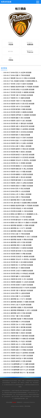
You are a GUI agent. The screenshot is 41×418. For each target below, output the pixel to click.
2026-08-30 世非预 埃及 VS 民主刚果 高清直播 (18, 262)
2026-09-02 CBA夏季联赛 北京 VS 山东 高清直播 (18, 370)
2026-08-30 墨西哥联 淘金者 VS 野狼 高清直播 (18, 239)
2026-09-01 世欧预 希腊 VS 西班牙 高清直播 (17, 333)
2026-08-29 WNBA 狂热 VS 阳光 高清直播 (16, 188)
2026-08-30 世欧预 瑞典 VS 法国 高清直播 (16, 276)
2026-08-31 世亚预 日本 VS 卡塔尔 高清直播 (17, 324)
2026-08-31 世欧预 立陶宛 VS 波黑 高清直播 (17, 330)
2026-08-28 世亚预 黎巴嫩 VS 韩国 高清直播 (17, 109)
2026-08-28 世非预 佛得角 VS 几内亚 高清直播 (18, 166)
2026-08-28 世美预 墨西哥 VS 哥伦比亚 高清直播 (18, 149)
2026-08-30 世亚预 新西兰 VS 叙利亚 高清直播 (18, 248)
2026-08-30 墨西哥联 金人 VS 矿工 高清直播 (17, 228)
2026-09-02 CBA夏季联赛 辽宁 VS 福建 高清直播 (18, 364)
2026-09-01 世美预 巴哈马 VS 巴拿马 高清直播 (18, 355)
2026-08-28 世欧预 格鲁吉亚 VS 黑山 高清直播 (18, 169)
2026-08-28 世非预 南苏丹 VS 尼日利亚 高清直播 (18, 157)
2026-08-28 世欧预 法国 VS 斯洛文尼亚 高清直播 (18, 126)
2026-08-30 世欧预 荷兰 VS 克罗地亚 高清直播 (18, 265)
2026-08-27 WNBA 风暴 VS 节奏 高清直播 (16, 75)
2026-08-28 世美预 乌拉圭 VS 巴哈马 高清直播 (18, 137)
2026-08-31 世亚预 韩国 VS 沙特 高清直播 (16, 321)
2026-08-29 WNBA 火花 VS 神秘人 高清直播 (17, 194)
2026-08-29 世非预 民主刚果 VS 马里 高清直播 (18, 211)
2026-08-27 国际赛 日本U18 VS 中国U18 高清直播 (19, 78)
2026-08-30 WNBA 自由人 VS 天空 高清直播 (17, 217)
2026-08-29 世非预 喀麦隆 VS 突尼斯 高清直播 (18, 174)
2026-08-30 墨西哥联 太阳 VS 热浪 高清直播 (17, 242)
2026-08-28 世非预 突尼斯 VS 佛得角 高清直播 (18, 112)
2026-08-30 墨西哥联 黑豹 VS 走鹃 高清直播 (17, 245)
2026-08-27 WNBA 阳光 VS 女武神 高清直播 (17, 72)
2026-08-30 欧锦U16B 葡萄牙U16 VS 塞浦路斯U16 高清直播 (21, 214)
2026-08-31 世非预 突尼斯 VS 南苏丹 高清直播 (18, 285)
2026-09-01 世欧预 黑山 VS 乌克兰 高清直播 (17, 341)
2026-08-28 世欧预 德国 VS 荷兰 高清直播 (16, 118)
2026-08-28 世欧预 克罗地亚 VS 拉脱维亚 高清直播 (19, 115)
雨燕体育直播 (6, 2)
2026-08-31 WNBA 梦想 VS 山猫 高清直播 (16, 293)
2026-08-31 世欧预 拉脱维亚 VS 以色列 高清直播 (18, 282)
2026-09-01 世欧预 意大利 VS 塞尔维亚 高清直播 (18, 336)
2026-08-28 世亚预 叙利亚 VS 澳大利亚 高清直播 (18, 154)
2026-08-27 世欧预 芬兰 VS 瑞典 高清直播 (16, 98)
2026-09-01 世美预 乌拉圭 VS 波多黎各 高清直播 (18, 353)
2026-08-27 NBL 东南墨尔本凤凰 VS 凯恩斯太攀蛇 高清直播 (21, 81)
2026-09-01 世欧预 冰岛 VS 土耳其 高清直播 (17, 344)
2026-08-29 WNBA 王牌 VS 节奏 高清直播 (16, 197)
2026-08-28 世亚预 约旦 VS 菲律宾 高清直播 (17, 163)
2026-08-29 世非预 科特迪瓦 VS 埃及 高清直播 (18, 208)
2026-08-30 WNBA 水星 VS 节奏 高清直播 (16, 234)
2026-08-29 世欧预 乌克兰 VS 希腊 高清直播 (17, 171)
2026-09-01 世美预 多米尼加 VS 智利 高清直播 (18, 358)
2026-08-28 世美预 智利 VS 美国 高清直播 (16, 135)
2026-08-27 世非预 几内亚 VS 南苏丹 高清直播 (18, 84)
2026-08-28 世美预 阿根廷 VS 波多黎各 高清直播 (18, 129)
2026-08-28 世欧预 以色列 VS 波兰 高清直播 (17, 120)
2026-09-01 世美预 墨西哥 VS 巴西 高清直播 (17, 361)
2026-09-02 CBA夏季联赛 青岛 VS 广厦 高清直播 (18, 372)
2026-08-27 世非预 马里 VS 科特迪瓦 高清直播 (18, 95)
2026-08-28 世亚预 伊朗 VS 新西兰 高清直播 (17, 152)
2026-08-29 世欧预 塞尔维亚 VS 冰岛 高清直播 (18, 180)
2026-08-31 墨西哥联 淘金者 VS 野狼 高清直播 (18, 319)
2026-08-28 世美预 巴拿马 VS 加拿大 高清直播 (18, 143)
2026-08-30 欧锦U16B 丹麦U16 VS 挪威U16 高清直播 (20, 222)
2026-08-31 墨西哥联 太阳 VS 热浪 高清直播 (17, 313)
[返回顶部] (37, 374)
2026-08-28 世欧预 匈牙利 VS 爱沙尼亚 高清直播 (18, 103)
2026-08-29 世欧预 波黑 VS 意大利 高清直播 (17, 177)
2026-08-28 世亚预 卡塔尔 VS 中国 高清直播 (17, 101)
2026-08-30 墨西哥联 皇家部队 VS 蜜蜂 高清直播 (18, 225)
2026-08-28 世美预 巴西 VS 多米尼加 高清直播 (18, 132)
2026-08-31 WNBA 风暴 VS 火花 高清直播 (16, 296)
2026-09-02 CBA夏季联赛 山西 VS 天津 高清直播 (18, 367)
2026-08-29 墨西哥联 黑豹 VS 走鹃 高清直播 (17, 200)
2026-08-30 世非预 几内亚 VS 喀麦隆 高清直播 (18, 270)
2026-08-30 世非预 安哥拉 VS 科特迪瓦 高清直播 (18, 273)
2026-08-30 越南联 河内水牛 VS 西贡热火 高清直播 (19, 259)
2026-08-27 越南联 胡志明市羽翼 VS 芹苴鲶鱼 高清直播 (21, 86)
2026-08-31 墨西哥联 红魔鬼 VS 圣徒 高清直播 (18, 307)
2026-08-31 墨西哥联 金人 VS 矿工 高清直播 (17, 299)
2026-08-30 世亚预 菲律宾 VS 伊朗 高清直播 (17, 253)
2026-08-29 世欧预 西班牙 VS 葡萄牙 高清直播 (18, 186)
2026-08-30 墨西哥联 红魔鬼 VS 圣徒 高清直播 (18, 231)
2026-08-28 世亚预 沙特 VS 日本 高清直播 (16, 106)
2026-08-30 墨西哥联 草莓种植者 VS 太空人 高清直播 (20, 236)
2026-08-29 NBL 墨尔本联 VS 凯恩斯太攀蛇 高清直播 (20, 203)
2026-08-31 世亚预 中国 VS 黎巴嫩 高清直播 (17, 327)
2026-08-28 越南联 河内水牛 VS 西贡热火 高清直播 (19, 160)
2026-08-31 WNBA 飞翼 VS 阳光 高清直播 (16, 316)
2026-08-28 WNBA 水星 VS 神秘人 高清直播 (17, 146)
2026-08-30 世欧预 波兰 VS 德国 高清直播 (16, 268)
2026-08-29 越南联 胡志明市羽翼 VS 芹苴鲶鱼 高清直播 (21, 205)
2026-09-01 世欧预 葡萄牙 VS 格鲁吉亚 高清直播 (18, 338)
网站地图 (14, 402)
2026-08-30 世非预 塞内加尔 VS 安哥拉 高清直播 (18, 220)
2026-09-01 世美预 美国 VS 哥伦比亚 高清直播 (18, 347)
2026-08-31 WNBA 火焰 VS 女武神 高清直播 (17, 304)
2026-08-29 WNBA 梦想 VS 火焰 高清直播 (16, 191)
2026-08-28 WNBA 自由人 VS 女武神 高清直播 (18, 140)
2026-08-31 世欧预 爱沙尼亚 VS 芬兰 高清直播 (18, 279)
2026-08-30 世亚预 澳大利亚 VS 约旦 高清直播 (18, 251)
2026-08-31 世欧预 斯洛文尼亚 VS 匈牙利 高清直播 (19, 287)
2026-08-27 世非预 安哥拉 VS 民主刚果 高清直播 (18, 89)
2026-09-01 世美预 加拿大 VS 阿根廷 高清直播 (18, 350)
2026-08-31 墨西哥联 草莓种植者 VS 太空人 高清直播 (20, 310)
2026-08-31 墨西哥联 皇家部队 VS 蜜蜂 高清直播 (18, 302)
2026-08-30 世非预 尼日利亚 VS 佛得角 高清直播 (18, 256)
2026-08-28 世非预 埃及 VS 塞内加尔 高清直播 (18, 123)
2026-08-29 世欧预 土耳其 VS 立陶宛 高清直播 (18, 183)
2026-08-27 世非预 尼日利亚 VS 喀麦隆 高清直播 (18, 92)
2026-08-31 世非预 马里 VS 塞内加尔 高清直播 (18, 290)
